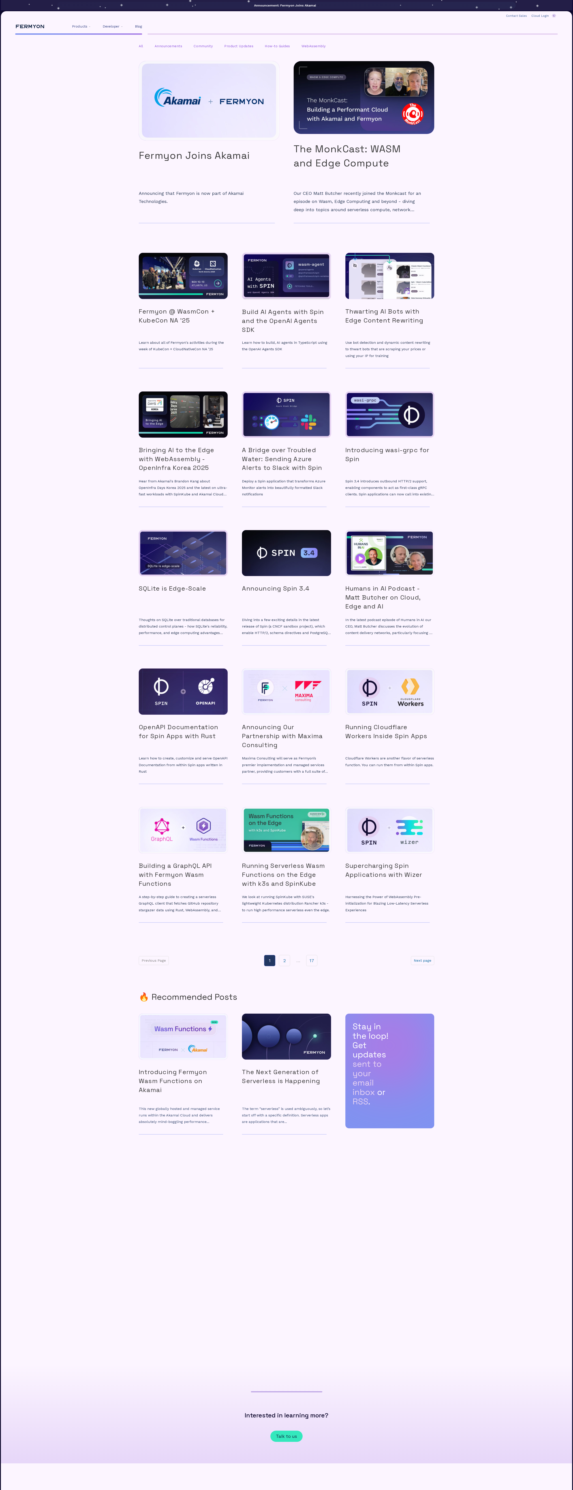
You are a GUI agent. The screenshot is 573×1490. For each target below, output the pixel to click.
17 (312, 960)
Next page (422, 960)
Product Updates (238, 46)
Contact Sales (516, 15)
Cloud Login (540, 15)
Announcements (168, 46)
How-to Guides (277, 46)
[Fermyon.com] (30, 27)
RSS (360, 1101)
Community (203, 46)
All (141, 46)
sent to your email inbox (367, 1077)
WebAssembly (313, 46)
